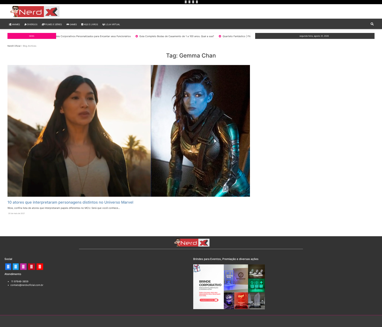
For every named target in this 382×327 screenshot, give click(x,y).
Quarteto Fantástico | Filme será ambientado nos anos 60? (193, 36)
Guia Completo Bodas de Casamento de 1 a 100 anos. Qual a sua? (114, 36)
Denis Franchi (202, 321)
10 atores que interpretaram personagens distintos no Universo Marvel (70, 202)
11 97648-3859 (19, 281)
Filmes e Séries (53, 24)
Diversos (32, 24)
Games (73, 24)
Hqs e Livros (90, 24)
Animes (15, 24)
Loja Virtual (112, 24)
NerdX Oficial (13, 46)
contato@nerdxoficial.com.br (26, 284)
